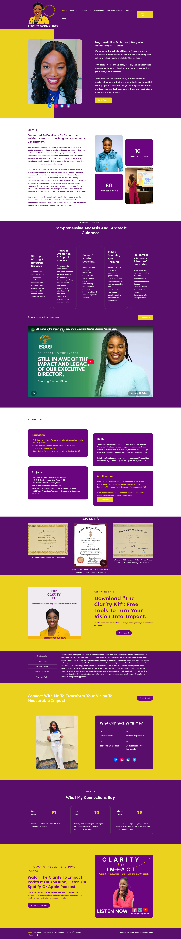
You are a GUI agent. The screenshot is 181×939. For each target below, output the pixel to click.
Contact (128, 10)
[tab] (42, 656)
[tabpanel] (105, 667)
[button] (124, 632)
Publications (86, 10)
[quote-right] (54, 812)
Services (74, 10)
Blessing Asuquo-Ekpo (43, 25)
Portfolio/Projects (114, 10)
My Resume (99, 10)
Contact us (145, 318)
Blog (64, 18)
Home (64, 10)
